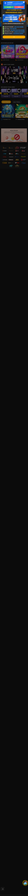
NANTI (19, 7)
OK (14, 36)
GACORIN (9, 7)
